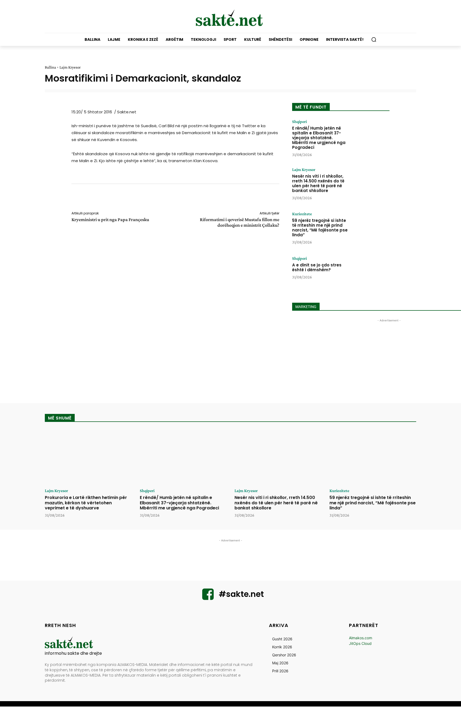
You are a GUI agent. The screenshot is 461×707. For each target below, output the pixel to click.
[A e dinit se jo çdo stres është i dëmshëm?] (370, 272)
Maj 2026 (280, 663)
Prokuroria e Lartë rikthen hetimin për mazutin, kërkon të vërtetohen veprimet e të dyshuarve (86, 502)
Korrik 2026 (282, 647)
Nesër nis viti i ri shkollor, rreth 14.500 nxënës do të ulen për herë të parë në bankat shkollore (318, 183)
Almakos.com (360, 638)
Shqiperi (299, 121)
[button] (373, 39)
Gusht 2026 (282, 639)
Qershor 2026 (284, 655)
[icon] (208, 597)
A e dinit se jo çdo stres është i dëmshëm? (316, 267)
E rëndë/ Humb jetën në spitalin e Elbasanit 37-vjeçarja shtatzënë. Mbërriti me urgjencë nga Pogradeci (318, 137)
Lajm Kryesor (70, 67)
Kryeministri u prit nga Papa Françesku (110, 219)
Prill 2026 (280, 671)
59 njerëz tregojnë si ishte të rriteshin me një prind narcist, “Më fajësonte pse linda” (320, 228)
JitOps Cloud (360, 643)
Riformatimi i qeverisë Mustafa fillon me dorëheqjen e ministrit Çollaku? (239, 222)
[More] (283, 198)
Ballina (50, 67)
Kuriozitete (302, 214)
